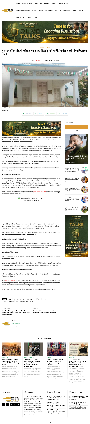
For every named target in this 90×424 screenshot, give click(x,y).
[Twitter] (16, 326)
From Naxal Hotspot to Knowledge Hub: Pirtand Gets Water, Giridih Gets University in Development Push (16, 312)
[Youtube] (18, 404)
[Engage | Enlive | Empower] (11, 399)
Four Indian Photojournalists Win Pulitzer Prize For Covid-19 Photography (78, 397)
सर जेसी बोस (45, 299)
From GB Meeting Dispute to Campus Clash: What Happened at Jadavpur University (55, 362)
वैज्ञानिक (39, 299)
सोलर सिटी (32, 301)
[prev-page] (82, 137)
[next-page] (85, 137)
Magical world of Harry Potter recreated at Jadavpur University (78, 403)
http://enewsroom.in (16, 323)
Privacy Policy (82, 131)
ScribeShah (37, 60)
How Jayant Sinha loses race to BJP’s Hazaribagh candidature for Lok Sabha (44, 311)
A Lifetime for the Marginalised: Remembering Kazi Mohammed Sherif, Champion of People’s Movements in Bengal (78, 363)
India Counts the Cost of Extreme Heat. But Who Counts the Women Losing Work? (10, 362)
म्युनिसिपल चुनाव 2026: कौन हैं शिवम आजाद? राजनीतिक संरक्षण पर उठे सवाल (76, 158)
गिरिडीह (9, 299)
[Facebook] (13, 326)
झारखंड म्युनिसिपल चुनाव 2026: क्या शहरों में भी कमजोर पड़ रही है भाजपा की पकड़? (72, 199)
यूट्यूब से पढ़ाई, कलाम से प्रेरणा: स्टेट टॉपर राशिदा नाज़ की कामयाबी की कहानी (72, 180)
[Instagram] (7, 404)
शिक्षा (48, 48)
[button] (86, 10)
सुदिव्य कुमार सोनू (24, 301)
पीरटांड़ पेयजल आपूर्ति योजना (29, 299)
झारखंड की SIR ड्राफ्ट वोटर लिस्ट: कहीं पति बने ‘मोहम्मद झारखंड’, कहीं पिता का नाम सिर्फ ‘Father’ (72, 170)
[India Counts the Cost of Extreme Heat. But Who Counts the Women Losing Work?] (11, 349)
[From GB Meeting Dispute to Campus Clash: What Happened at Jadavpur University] (56, 349)
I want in (75, 127)
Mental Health (29, 357)
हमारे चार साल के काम (10, 280)
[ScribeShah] (6, 323)
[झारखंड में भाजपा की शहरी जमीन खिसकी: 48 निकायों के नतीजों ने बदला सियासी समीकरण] (84, 189)
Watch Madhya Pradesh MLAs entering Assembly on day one (77, 407)
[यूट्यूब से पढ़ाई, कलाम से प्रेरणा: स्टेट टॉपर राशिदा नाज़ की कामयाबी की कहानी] (84, 179)
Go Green (5, 357)
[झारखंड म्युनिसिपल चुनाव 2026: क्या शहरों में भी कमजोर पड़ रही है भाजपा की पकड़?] (84, 199)
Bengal (49, 357)
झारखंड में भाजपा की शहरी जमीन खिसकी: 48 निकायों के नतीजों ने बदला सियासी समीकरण (72, 190)
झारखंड (42, 48)
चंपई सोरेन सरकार (17, 299)
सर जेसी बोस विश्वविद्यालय (8, 301)
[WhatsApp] (15, 404)
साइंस (17, 301)
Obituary (72, 357)
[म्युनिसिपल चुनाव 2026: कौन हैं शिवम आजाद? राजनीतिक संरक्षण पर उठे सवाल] (76, 149)
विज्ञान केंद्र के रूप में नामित (39, 192)
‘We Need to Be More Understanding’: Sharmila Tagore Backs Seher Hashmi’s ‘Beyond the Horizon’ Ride (32, 363)
